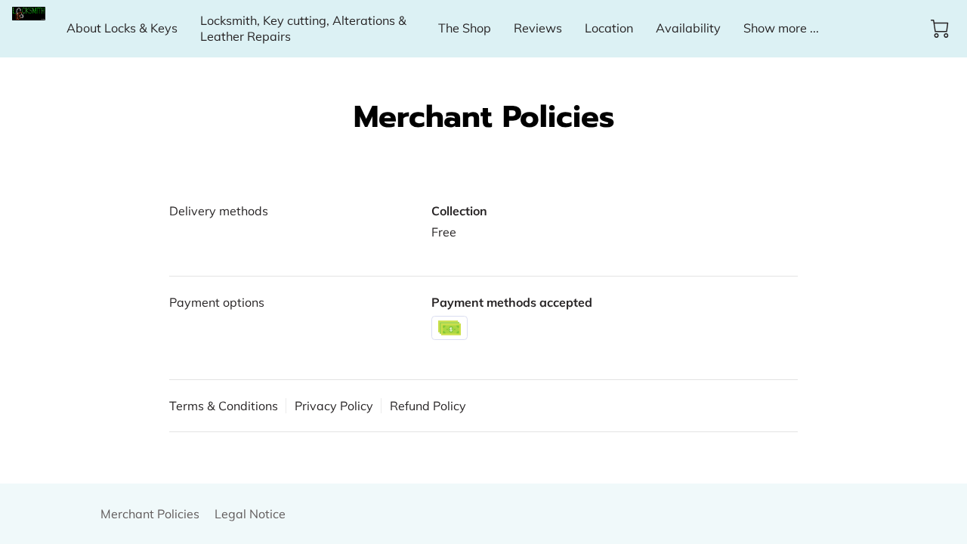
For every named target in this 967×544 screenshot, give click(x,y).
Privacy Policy (334, 405)
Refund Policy (428, 405)
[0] (940, 29)
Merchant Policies (149, 513)
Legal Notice (250, 513)
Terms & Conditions (223, 405)
